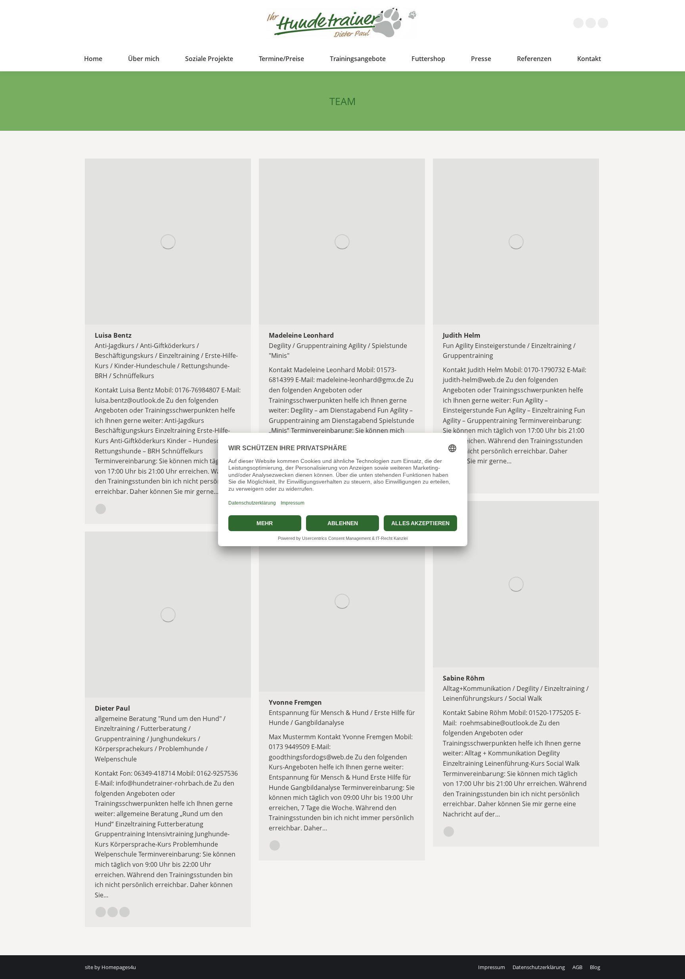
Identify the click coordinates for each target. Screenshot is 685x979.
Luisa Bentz (113, 335)
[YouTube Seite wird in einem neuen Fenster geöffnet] (603, 23)
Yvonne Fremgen (295, 702)
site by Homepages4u (110, 967)
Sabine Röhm (464, 678)
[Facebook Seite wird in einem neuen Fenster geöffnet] (578, 23)
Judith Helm (461, 335)
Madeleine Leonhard (301, 335)
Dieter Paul (112, 708)
